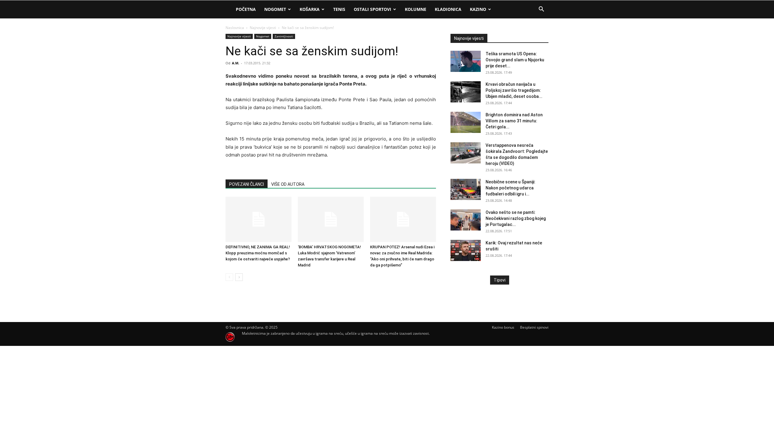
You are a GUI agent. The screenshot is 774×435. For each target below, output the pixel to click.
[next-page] (239, 277)
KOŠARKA (310, 9)
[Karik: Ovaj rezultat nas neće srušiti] (465, 250)
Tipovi (500, 280)
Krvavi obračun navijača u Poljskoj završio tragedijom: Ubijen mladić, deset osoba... (514, 90)
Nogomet (275, 9)
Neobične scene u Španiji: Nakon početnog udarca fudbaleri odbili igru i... (510, 187)
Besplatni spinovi (534, 327)
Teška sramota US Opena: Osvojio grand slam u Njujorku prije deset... (515, 59)
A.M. (235, 63)
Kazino (478, 9)
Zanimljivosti (284, 36)
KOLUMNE (415, 9)
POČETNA (246, 9)
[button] (541, 10)
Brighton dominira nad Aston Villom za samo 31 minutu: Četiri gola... (514, 120)
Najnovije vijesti (263, 27)
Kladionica (448, 9)
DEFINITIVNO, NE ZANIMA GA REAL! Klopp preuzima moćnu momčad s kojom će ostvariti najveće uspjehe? (258, 253)
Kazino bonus (503, 327)
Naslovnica (235, 27)
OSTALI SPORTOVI (372, 9)
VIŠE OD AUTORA (287, 184)
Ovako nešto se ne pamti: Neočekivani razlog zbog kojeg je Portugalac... (516, 218)
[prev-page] (229, 277)
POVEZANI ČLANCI (246, 184)
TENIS (339, 9)
